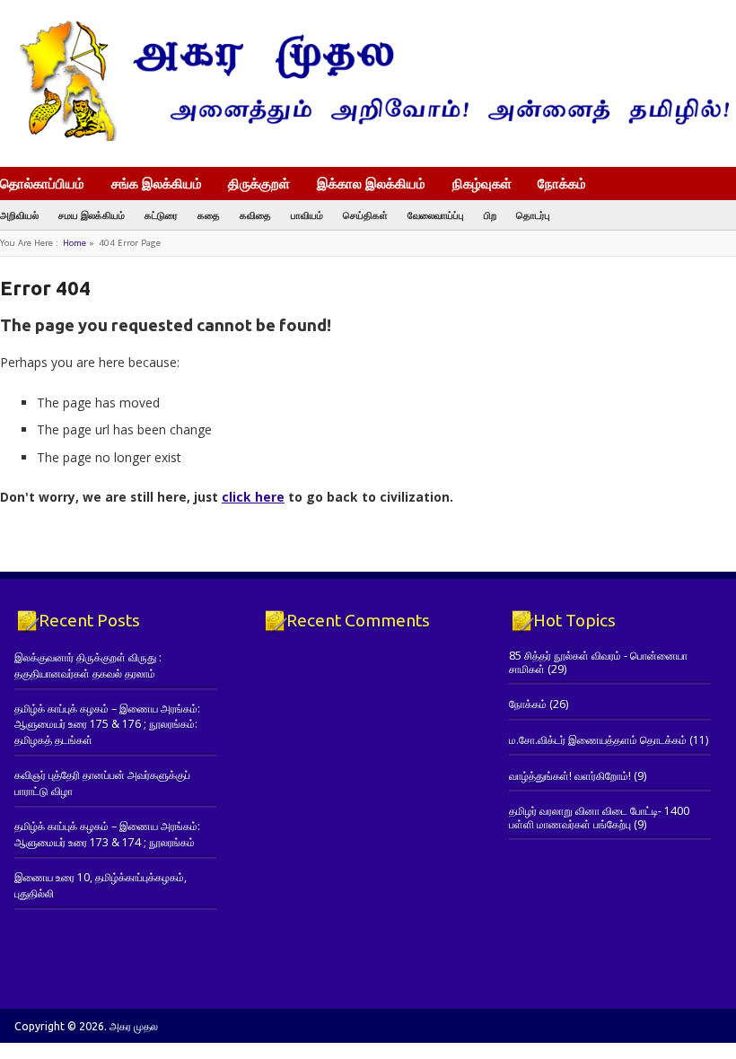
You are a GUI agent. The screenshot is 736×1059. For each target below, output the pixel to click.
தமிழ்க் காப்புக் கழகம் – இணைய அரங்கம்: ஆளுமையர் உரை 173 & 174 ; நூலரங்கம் (107, 833)
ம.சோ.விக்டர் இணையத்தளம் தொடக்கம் (598, 740)
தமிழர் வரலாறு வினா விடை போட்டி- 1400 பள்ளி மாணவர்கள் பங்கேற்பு (599, 817)
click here (253, 496)
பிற (490, 215)
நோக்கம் (562, 185)
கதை (208, 215)
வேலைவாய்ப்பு (435, 215)
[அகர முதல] (368, 137)
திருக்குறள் (259, 183)
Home (74, 243)
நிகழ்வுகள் (482, 183)
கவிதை (255, 215)
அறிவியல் (19, 215)
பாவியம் (307, 215)
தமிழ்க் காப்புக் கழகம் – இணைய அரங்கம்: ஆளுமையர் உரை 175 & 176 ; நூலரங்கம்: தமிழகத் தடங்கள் (107, 724)
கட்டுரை (161, 215)
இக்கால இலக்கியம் (371, 183)
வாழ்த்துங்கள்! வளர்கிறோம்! (570, 775)
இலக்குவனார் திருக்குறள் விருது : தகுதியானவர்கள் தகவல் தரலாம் (88, 665)
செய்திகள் (365, 215)
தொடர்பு (533, 215)
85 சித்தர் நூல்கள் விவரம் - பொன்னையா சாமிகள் (598, 662)
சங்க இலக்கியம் (156, 183)
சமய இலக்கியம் (91, 215)
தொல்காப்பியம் (42, 183)
